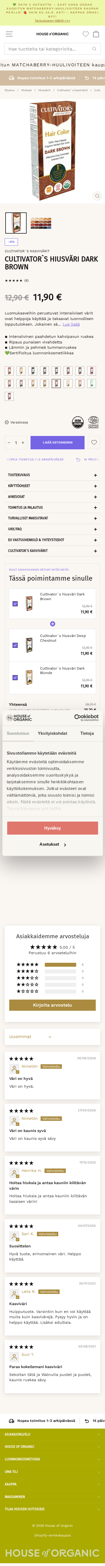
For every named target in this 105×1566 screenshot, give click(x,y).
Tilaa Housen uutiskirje (25, 1509)
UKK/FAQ (15, 529)
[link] (29, 603)
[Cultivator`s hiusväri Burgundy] (91, 370)
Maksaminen (15, 1497)
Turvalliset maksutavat (28, 518)
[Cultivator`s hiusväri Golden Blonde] (68, 383)
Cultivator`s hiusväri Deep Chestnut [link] (63, 638)
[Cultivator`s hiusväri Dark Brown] (56, 383)
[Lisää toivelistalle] (94, 442)
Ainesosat (16, 497)
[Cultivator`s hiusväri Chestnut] (56, 370)
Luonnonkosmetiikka (22, 1459)
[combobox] (52, 49)
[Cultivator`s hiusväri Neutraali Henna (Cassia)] (91, 383)
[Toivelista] (85, 34)
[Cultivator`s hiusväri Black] (32, 370)
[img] (21, 1058)
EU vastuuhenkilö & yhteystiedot (36, 540)
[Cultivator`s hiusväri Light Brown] (79, 383)
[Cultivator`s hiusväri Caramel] (21, 383)
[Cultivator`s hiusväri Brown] (9, 383)
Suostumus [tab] (18, 733)
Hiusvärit (44, 90)
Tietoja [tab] (87, 733)
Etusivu (10, 90)
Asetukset (49, 844)
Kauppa (11, 1484)
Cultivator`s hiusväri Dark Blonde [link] (62, 670)
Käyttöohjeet (19, 486)
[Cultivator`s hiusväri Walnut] (79, 370)
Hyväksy (52, 828)
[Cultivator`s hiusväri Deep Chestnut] (44, 370)
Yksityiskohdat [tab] (52, 733)
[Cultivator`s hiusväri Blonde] (32, 383)
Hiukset (26, 90)
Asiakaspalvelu (17, 1434)
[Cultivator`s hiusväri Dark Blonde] (44, 383)
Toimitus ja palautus (25, 508)
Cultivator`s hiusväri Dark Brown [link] (62, 596)
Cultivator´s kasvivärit (72, 90)
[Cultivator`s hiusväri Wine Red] (9, 396)
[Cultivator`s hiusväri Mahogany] (68, 370)
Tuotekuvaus (19, 475)
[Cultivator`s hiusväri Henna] (9, 370)
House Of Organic (19, 1447)
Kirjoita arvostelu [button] (52, 1005)
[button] (28, 965)
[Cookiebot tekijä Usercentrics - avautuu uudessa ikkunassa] (75, 717)
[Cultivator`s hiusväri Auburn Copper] (21, 370)
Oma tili (11, 1472)
